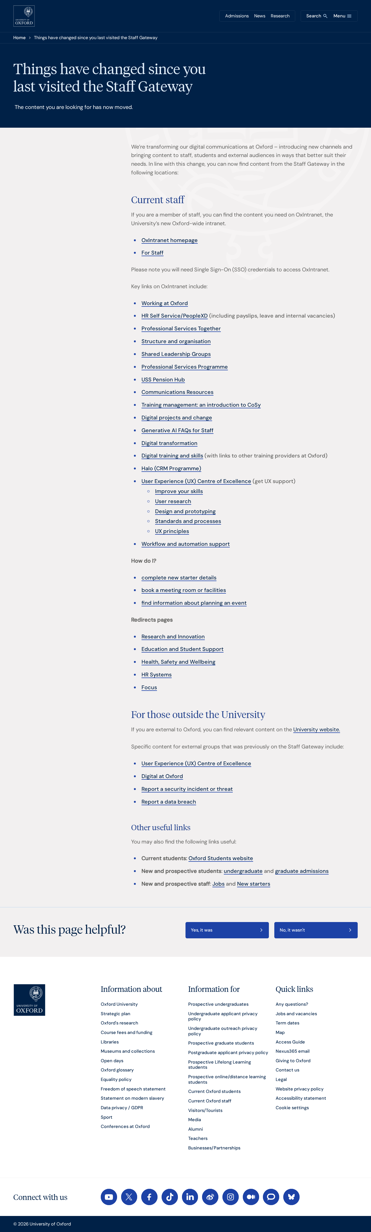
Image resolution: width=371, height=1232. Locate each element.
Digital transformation (169, 443)
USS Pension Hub (163, 379)
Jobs (218, 883)
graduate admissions (302, 870)
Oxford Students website (220, 858)
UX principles (172, 531)
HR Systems (157, 674)
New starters (253, 883)
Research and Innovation (173, 636)
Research (280, 16)
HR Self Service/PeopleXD (175, 315)
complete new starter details (179, 577)
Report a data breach (169, 801)
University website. (316, 729)
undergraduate (243, 870)
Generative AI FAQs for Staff (177, 430)
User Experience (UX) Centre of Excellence (196, 481)
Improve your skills (179, 491)
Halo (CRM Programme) (171, 468)
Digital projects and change (177, 417)
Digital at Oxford (162, 776)
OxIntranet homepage (170, 240)
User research (173, 501)
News (259, 16)
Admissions (237, 16)
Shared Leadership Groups (176, 354)
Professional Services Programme (185, 366)
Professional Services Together (181, 328)
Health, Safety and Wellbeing (178, 661)
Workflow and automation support (186, 543)
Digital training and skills (172, 455)
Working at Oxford (165, 303)
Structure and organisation (176, 341)
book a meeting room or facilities (184, 590)
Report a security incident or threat (187, 788)
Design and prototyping (185, 511)
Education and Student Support (183, 649)
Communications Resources (177, 392)
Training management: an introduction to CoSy (201, 404)
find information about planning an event (194, 602)
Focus (149, 687)
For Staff (153, 252)
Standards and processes (188, 521)
